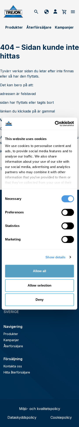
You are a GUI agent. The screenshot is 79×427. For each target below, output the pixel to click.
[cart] (64, 11)
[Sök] (36, 11)
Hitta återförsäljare (17, 372)
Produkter (14, 27)
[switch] (67, 212)
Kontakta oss (13, 366)
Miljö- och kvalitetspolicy (39, 408)
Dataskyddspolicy (21, 417)
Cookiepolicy (61, 417)
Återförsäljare (38, 27)
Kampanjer (64, 27)
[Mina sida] (55, 11)
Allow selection (40, 285)
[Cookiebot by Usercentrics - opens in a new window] (56, 123)
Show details (55, 257)
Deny (39, 299)
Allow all (39, 271)
